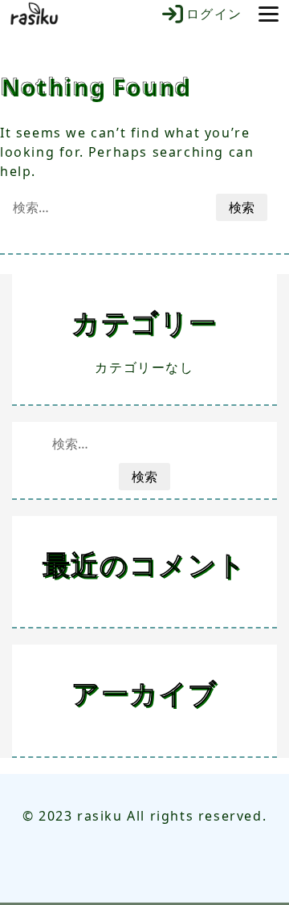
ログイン (214, 14)
